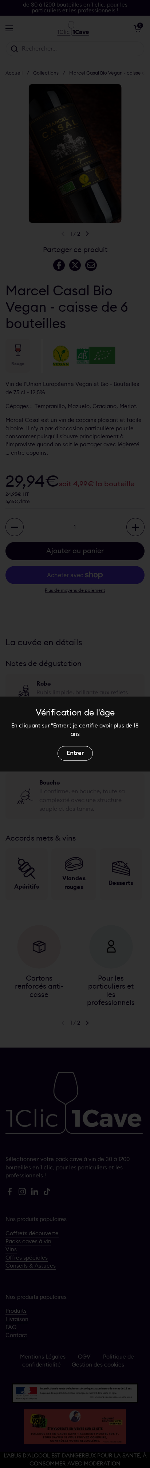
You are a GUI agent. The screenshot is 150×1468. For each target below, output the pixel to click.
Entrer (75, 753)
